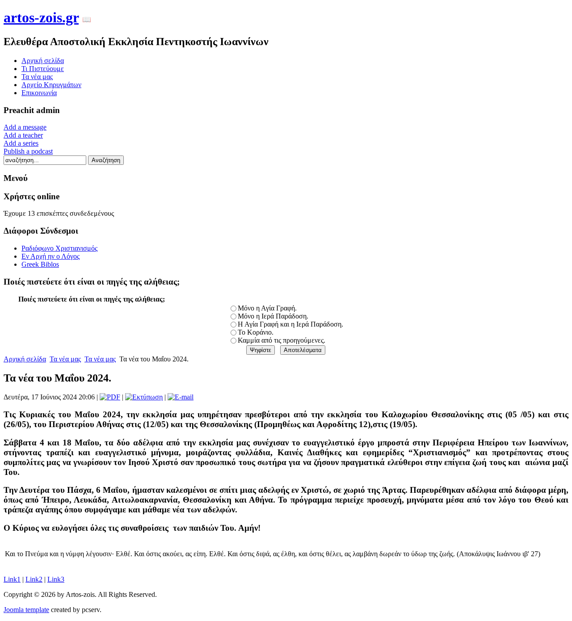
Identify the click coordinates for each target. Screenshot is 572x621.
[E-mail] (180, 397)
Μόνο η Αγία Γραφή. (267, 308)
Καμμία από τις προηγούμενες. (281, 340)
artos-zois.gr (41, 17)
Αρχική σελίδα (25, 359)
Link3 (55, 579)
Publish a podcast (28, 151)
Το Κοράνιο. (255, 332)
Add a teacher (23, 135)
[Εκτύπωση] (144, 397)
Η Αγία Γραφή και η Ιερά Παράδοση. (290, 324)
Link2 (33, 579)
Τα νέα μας (65, 359)
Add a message (25, 127)
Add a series (21, 143)
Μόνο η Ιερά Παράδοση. (273, 316)
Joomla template (26, 609)
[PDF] (110, 397)
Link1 (12, 579)
